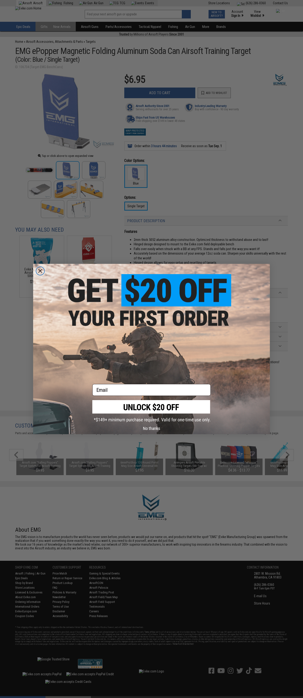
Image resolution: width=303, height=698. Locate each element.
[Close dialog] (40, 271)
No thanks (151, 428)
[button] (151, 411)
